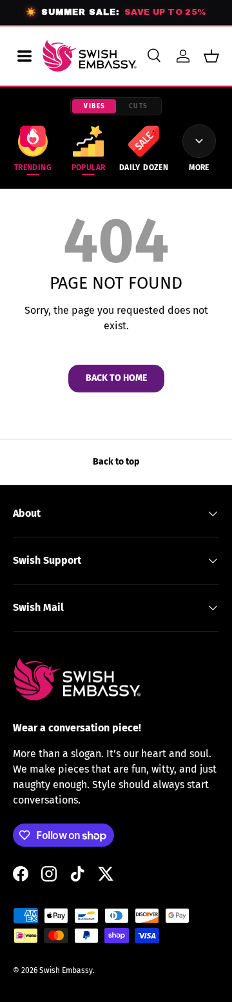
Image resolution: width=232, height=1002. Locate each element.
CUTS (138, 106)
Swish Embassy (66, 970)
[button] (211, 56)
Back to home (116, 377)
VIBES (95, 106)
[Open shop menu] (24, 56)
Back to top (116, 461)
